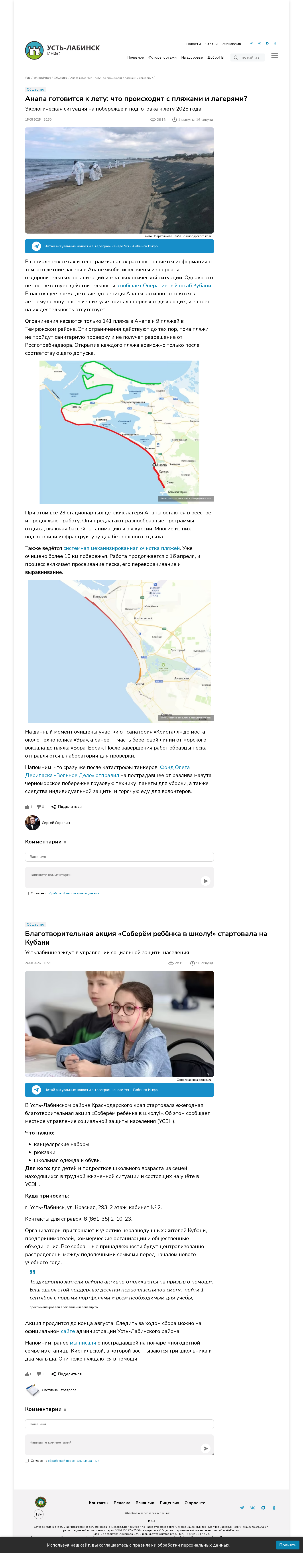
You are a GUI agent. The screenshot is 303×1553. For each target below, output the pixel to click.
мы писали (83, 1342)
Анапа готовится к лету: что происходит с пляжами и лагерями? (111, 78)
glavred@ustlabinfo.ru (163, 1534)
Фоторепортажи (162, 57)
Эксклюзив (231, 44)
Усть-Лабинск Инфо (38, 77)
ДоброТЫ (215, 57)
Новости (193, 44)
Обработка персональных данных (147, 1513)
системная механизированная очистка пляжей (121, 548)
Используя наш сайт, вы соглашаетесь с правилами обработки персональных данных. (138, 1545)
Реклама (122, 1503)
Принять (287, 1545)
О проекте (195, 1503)
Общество (60, 77)
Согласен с (65, 893)
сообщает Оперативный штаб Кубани (164, 285)
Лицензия (169, 1503)
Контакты (98, 1503)
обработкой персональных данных (73, 893)
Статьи (211, 44)
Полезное (135, 57)
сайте (67, 1331)
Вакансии (145, 1503)
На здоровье (192, 57)
